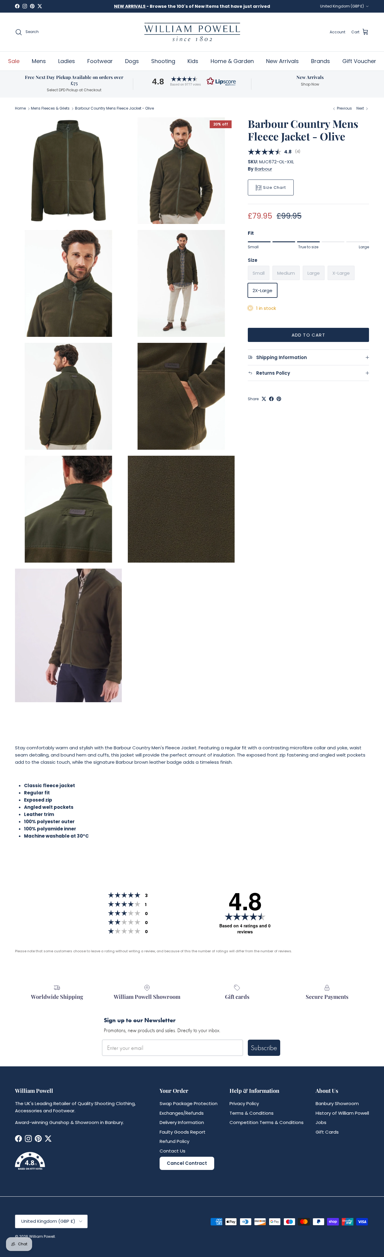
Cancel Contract (187, 1163)
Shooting (163, 61)
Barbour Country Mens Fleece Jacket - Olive (114, 108)
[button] (192, 81)
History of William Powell (342, 1113)
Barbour (263, 169)
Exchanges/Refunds (182, 1113)
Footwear (100, 61)
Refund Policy (174, 1141)
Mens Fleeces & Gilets (50, 108)
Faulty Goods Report (183, 1132)
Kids (193, 61)
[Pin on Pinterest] (279, 399)
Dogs (132, 61)
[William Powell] (192, 32)
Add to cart (308, 335)
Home (20, 108)
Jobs (321, 1122)
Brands (320, 61)
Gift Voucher (359, 61)
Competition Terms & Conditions (267, 1122)
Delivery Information (182, 1122)
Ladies (66, 61)
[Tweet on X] (264, 399)
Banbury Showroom (337, 1103)
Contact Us (172, 1151)
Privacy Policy (244, 1103)
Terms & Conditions (252, 1113)
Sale (14, 61)
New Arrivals (282, 61)
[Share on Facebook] (271, 399)
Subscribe (264, 1047)
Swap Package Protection (189, 1103)
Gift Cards (327, 1132)
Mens (39, 61)
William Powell (42, 1236)
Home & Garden (232, 61)
